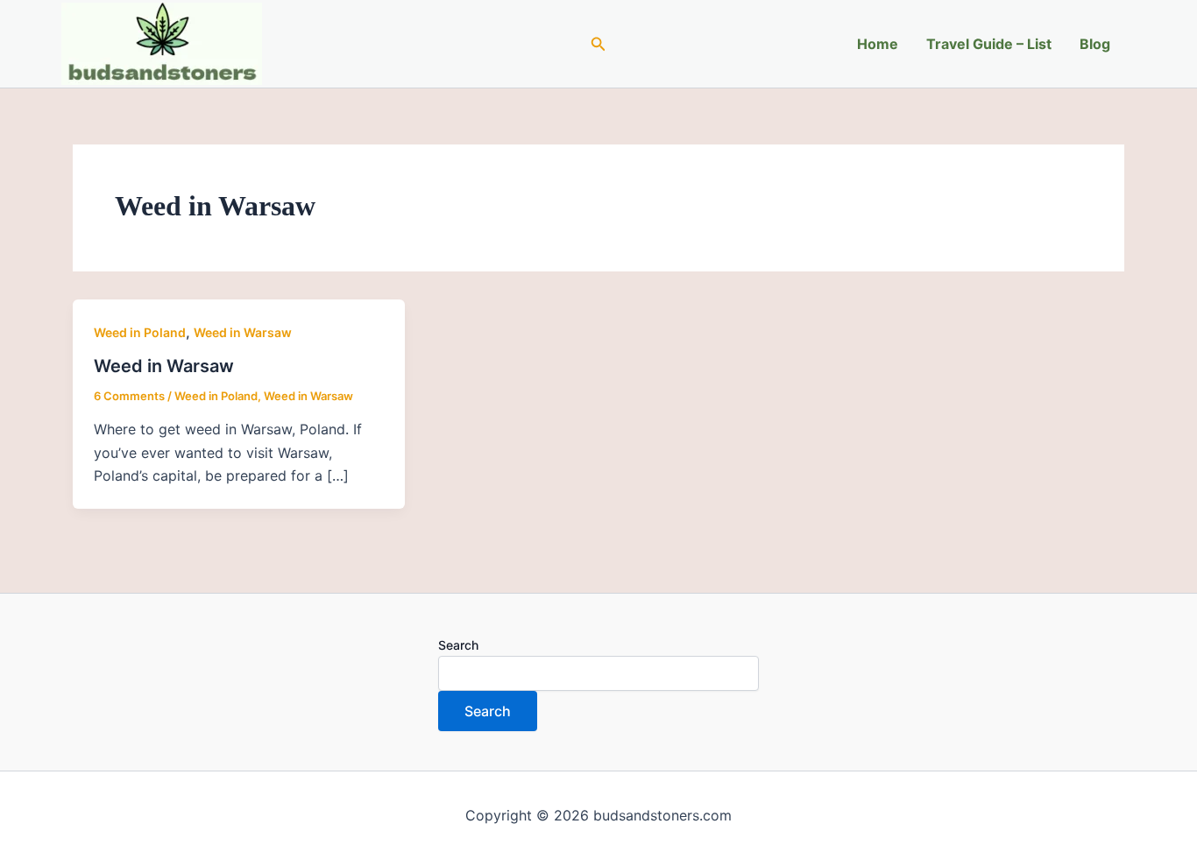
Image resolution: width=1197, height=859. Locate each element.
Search (458, 644)
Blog (1095, 44)
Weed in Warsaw (243, 332)
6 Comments (129, 396)
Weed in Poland (140, 332)
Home (877, 44)
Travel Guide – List (989, 44)
